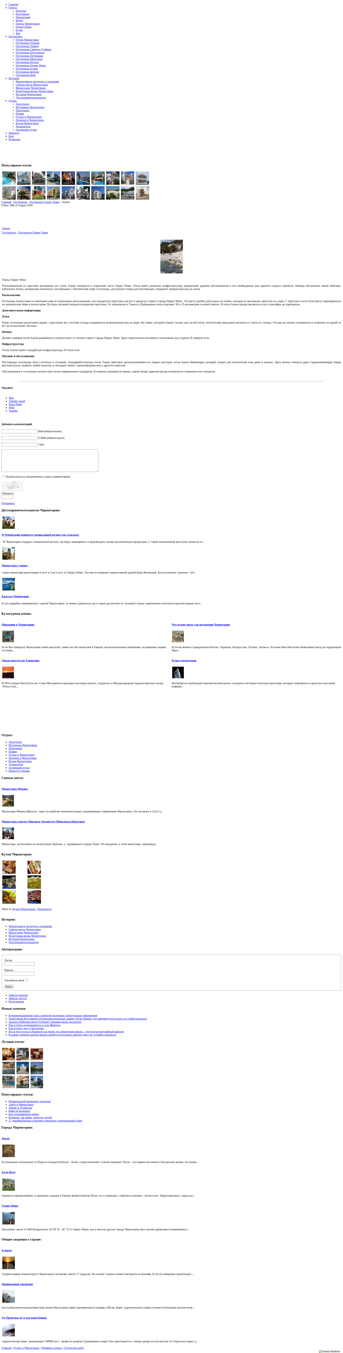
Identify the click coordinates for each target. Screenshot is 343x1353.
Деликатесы (44, 909)
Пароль (8, 970)
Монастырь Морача (15, 788)
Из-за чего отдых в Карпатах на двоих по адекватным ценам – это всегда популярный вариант (66, 1031)
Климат (7, 1250)
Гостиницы (20, 202)
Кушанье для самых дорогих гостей (30, 1117)
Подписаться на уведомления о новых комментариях (38, 476)
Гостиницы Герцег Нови (44, 202)
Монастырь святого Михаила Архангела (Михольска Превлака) (43, 821)
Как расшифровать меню (24, 1114)
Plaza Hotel (15, 404)
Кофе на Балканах (19, 1111)
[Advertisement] (171, 152)
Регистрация (16, 1001)
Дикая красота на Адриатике (20, 660)
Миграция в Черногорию (18, 624)
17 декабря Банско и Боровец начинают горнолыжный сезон (45, 1120)
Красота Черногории (15, 596)
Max (11, 397)
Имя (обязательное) (50, 431)
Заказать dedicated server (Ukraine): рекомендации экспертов (45, 1021)
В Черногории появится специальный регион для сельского (40, 534)
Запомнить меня (14, 980)
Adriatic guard (17, 401)
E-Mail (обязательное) (51, 437)
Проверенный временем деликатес (30, 1101)
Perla (11, 407)
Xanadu (13, 410)
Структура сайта (74, 1347)
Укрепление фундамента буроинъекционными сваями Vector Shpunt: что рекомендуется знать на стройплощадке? (78, 1018)
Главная (6, 202)
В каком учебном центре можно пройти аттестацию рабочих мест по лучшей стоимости (62, 1034)
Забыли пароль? (18, 995)
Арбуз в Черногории (21, 1104)
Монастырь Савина (15, 565)
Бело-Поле (8, 1172)
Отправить (8, 503)
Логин (8, 960)
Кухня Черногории (23, 909)
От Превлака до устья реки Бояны (24, 1317)
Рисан (5, 1138)
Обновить (7, 493)
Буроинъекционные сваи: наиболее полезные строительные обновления (53, 1015)
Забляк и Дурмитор (20, 1107)
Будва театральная (184, 660)
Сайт (41, 444)
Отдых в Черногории (26, 1347)
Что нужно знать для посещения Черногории (201, 624)
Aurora (6, 228)
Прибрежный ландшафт (17, 1284)
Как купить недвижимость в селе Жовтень (34, 1025)
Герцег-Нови (10, 1205)
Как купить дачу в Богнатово (26, 1028)
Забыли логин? (18, 998)
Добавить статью (51, 1347)
